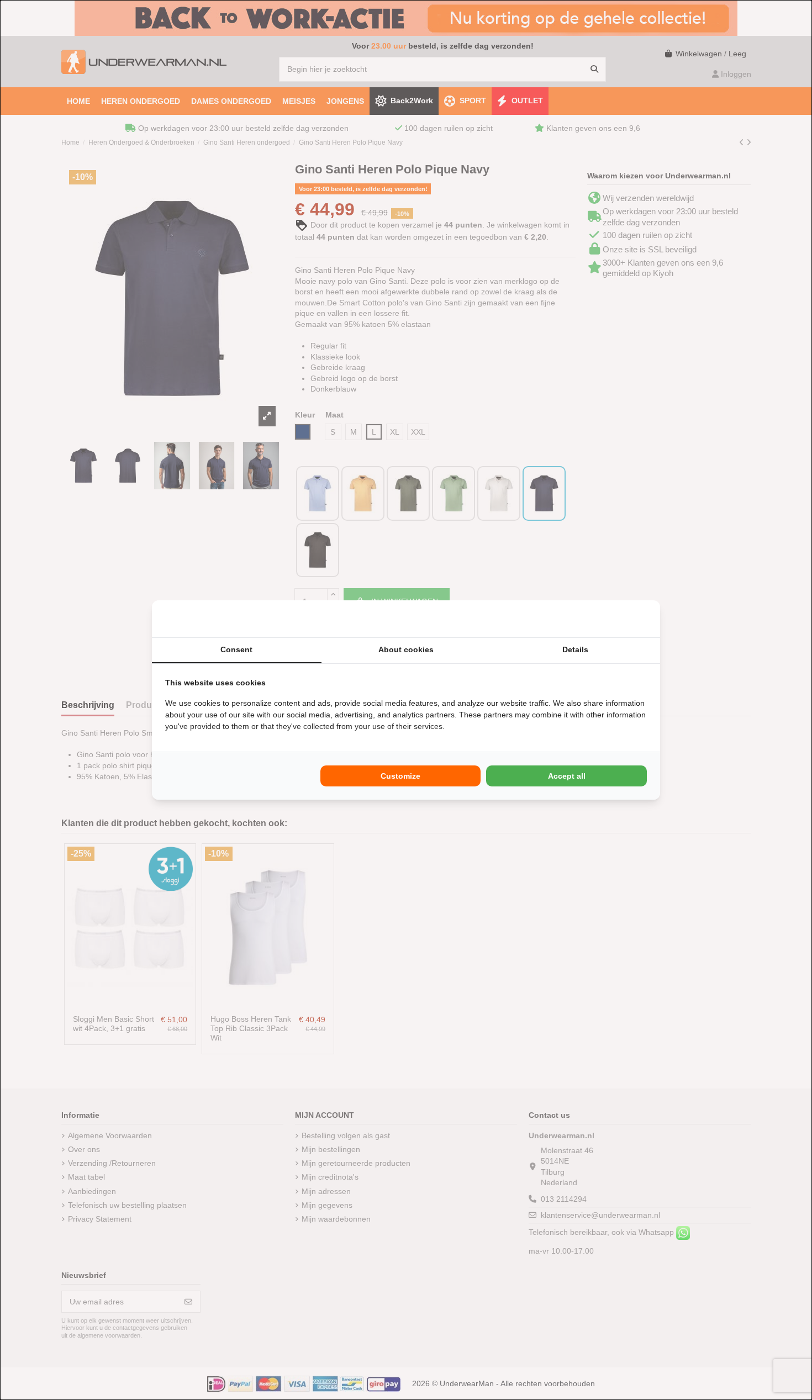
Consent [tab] (236, 649)
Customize (400, 776)
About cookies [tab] (406, 649)
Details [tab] (575, 649)
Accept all (567, 776)
